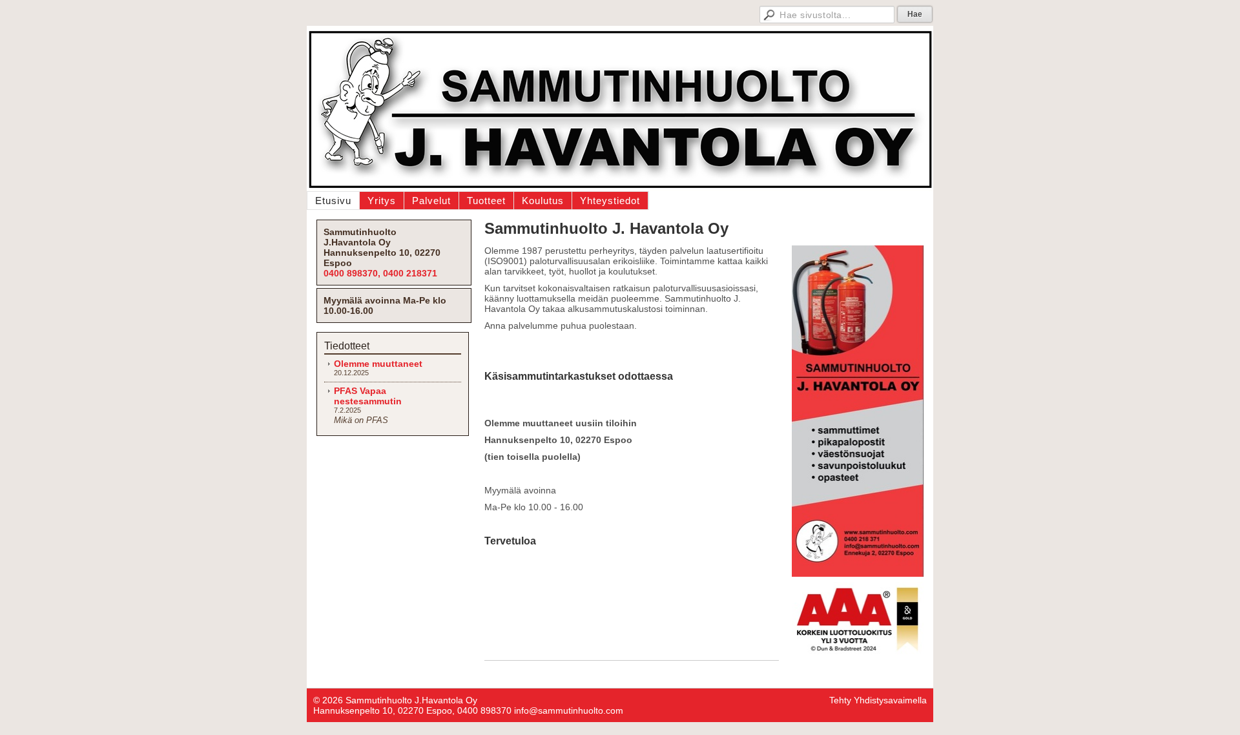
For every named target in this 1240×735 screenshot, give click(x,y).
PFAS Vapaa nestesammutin (368, 396)
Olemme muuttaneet (378, 363)
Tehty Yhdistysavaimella (878, 700)
